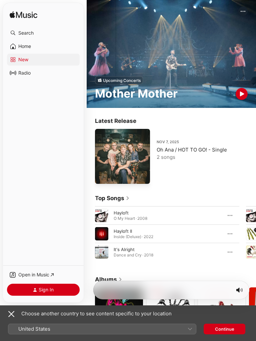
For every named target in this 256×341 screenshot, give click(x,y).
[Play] (242, 94)
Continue (224, 329)
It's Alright (124, 249)
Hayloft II (123, 231)
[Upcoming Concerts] (119, 80)
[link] (112, 198)
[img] (23, 15)
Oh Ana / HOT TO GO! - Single (192, 150)
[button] (43, 33)
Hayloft (121, 212)
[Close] (11, 314)
